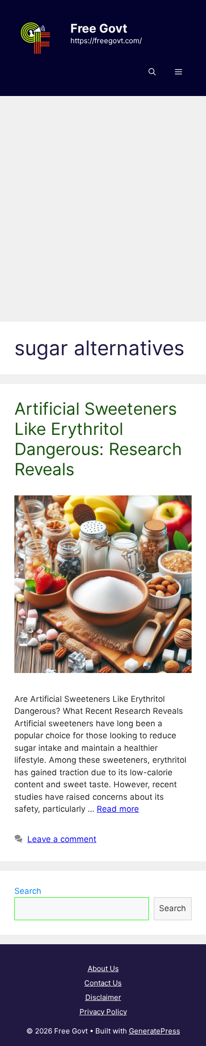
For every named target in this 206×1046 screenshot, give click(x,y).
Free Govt (98, 28)
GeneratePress (154, 1030)
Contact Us (103, 982)
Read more (118, 809)
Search (27, 891)
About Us (103, 968)
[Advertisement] (103, 204)
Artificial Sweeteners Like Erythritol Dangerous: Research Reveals (98, 438)
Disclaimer (103, 997)
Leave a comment (61, 839)
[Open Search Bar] (152, 72)
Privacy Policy (103, 1011)
